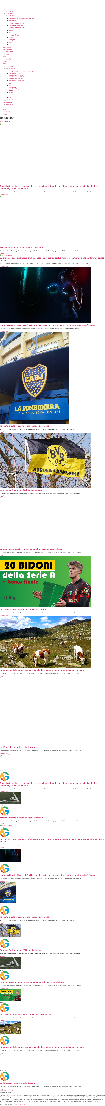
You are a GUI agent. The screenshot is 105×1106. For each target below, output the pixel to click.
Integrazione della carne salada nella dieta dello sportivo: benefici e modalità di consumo (42, 670)
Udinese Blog (12, 34)
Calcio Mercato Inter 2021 (16, 22)
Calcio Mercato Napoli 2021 (16, 23)
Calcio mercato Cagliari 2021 (16, 27)
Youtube (5, 61)
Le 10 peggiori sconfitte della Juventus (18, 747)
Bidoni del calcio (10, 15)
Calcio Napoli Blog (14, 35)
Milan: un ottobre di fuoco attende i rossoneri (21, 247)
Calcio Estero (9, 13)
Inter (10, 44)
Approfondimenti (7, 49)
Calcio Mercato (10, 17)
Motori (4, 56)
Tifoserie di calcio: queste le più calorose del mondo (24, 426)
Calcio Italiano (9, 11)
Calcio (4, 10)
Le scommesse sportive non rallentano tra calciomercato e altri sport (32, 549)
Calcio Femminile (7, 47)
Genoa (10, 42)
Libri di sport (9, 51)
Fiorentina (11, 41)
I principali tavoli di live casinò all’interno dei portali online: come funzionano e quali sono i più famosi (47, 325)
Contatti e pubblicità (19, 1104)
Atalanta (11, 30)
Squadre (8, 29)
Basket (7, 54)
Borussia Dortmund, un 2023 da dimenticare (21, 490)
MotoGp (8, 58)
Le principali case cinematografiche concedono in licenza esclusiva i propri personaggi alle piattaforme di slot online (52, 259)
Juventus (11, 46)
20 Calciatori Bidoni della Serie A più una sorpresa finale (26, 609)
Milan (10, 32)
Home (1, 121)
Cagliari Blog (12, 39)
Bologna (11, 37)
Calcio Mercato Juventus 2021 (17, 20)
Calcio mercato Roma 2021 (16, 25)
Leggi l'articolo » (4, 194)
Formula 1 (8, 59)
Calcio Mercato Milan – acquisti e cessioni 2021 (21, 18)
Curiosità (8, 53)
